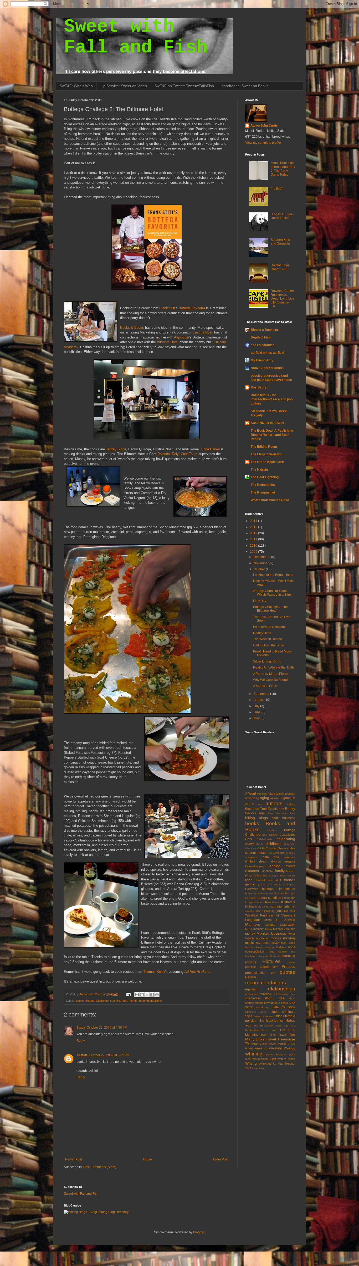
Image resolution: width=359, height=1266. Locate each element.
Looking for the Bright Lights (273, 575)
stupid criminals (283, 1012)
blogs (263, 818)
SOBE (249, 1007)
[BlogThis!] (142, 994)
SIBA (292, 1002)
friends (133, 1000)
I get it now (255, 902)
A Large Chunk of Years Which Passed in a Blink (272, 592)
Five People (287, 875)
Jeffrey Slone (116, 449)
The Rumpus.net (263, 492)
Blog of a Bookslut (264, 330)
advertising (252, 798)
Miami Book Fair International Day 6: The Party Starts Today (283, 168)
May (257, 718)
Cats (248, 839)
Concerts (279, 852)
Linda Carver (210, 449)
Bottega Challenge (97, 1000)
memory (258, 928)
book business (283, 818)
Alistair (81, 1055)
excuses (252, 871)
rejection (251, 989)
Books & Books (132, 328)
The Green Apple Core (267, 462)
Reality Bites (262, 633)
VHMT (291, 1043)
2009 (254, 552)
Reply (80, 1041)
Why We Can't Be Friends (271, 680)
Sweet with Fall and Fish (81, 1193)
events (290, 866)
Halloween (251, 888)
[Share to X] (147, 994)
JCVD (259, 911)
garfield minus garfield (267, 353)
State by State (283, 1007)
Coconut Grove (276, 848)
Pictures (271, 961)
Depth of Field (261, 337)
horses (249, 893)
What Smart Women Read (270, 500)
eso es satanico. (263, 345)
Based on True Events (261, 809)
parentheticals (271, 956)
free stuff (274, 880)
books (80, 1000)
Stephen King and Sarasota (280, 241)
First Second (271, 875)
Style (248, 1016)
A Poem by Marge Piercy (270, 674)
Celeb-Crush (264, 839)
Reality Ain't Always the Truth (273, 667)
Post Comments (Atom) (99, 1167)
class (261, 848)
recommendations (150, 1000)
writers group (286, 1058)
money (250, 933)
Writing (251, 1063)
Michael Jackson (284, 928)
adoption (289, 793)
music (249, 943)
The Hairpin (259, 469)
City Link (250, 848)
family (280, 871)
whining (254, 1053)
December (261, 557)
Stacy (80, 1027)
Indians (249, 906)
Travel (271, 1039)
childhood (273, 843)
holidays (268, 889)
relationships (280, 988)
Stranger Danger (256, 1011)
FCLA (248, 875)
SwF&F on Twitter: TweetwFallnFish (184, 86)
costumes (289, 857)
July (257, 706)
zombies (259, 1068)
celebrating (286, 839)
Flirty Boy (259, 601)
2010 (254, 545)
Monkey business (271, 933)
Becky (290, 808)
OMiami (281, 947)
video (249, 1048)
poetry (291, 962)
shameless (253, 998)
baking (291, 804)
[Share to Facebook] (152, 994)
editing (274, 866)
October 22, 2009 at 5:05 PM (109, 1055)
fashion (290, 871)
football (260, 880)
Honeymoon (286, 889)
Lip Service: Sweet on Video (123, 86)
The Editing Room (264, 446)
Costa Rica (269, 857)
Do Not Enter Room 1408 (280, 267)
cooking (115, 1000)
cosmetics (251, 857)
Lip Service (285, 920)
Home (147, 1159)
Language (252, 920)
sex (293, 994)
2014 (254, 521)
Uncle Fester (267, 1043)
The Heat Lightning (265, 477)
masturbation (287, 924)
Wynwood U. (267, 1063)
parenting (288, 956)
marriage (269, 924)
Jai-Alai (249, 911)
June (257, 712)
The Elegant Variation (266, 454)
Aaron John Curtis (264, 125)
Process (288, 966)
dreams (289, 861)
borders (272, 830)
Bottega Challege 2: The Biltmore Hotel (270, 608)
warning (275, 1048)
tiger (264, 1034)
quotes (287, 972)
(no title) (276, 189)
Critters (250, 861)
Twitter (254, 1043)
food (124, 1000)
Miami (268, 929)
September (262, 694)
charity (249, 843)
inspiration (276, 906)
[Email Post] (128, 994)
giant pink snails (269, 884)
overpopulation (254, 951)
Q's (273, 972)
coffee (291, 848)
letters (268, 919)
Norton (270, 947)
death (263, 861)
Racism (250, 977)
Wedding (289, 1048)
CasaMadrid (287, 834)
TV (247, 1043)
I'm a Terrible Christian (269, 627)
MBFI (248, 928)
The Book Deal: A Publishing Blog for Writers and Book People (272, 435)
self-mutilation (281, 994)
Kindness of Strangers (277, 915)
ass (260, 804)
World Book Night (264, 1058)
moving (289, 938)
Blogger (198, 1232)
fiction (257, 875)
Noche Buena (254, 947)
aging (264, 798)
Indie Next (261, 906)
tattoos (279, 1016)
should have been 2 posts (271, 1002)
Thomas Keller (154, 972)
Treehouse (286, 1039)
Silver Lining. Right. (267, 661)
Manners (252, 924)
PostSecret (259, 387)
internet (289, 906)
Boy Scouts (270, 834)
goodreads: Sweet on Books (245, 86)
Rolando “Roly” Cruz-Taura (177, 454)
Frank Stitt (167, 308)
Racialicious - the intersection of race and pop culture (272, 399)
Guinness (289, 884)
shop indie (274, 998)
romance (265, 993)
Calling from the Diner (268, 645)
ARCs (249, 804)
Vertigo (282, 1043)
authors (274, 803)
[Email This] (137, 994)
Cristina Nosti (203, 332)
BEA (281, 808)
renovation (251, 994)
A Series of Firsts (265, 686)
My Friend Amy (262, 360)
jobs (279, 911)
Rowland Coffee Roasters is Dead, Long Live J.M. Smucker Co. (282, 298)
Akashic (275, 798)
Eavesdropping (254, 866)
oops (291, 947)
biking (250, 818)
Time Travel (277, 1034)
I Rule (267, 902)
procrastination (255, 973)
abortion (262, 793)
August (259, 700)
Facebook (266, 871)
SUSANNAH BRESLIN (267, 423)
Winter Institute (276, 1054)
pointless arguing (257, 966)
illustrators (287, 902)
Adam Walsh (276, 793)
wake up (261, 1048)
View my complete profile (263, 142)
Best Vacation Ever (281, 813)
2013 (254, 527)
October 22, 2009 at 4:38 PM (107, 1027)
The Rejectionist (263, 485)
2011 (254, 539)
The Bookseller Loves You (271, 1025)
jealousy (269, 911)
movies (276, 938)
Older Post (220, 1159)
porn (275, 966)
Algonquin (181, 337)
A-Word (250, 793)
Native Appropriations (267, 368)
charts (259, 844)
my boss (262, 943)
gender (250, 884)
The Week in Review (268, 639)
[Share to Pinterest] (157, 994)
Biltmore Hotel (167, 342)
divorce (276, 861)
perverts (250, 962)
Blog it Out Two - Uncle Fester (282, 216)
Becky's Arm (255, 813)
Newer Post (73, 1159)
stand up (262, 1007)
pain (259, 956)
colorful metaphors (258, 853)
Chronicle (289, 844)
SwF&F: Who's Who (76, 86)
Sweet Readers (263, 1016)
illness (275, 902)
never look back (283, 942)
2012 (254, 533)
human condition (269, 898)
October (260, 569)
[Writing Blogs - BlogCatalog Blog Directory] (96, 1212)
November (261, 563)
